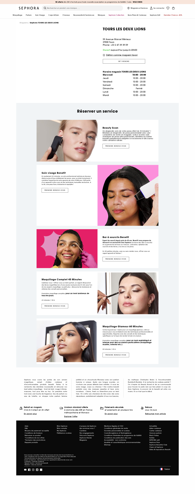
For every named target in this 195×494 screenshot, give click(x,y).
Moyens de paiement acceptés (37, 431)
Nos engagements (87, 433)
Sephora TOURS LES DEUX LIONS (44, 23)
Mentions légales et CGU (113, 426)
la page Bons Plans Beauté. (67, 456)
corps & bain (53, 15)
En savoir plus (30, 414)
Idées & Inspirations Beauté (159, 449)
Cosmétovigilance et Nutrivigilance (117, 433)
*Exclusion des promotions (35, 440)
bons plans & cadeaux (137, 15)
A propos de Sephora (88, 426)
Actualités (153, 426)
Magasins (24, 23)
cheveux (66, 15)
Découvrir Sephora (87, 435)
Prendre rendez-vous (115, 146)
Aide (26, 426)
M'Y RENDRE (123, 61)
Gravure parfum (155, 433)
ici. (73, 455)
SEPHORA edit (154, 440)
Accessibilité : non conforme (115, 440)
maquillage (17, 15)
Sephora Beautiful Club (158, 445)
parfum (29, 15)
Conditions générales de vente (116, 428)
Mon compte (62, 428)
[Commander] (173, 8)
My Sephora (61, 431)
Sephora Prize (154, 442)
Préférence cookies (64, 433)
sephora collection (116, 15)
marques (101, 15)
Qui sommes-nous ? (87, 428)
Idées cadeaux (155, 428)
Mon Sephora (62, 426)
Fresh (94, 391)
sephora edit (155, 15)
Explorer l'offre (70, 416)
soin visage (40, 15)
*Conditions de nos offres (34, 438)
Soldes (151, 438)
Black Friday (154, 435)
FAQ (26, 428)
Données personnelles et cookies (117, 431)
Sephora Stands (86, 438)
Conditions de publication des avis (117, 438)
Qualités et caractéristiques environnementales (122, 442)
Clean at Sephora (156, 447)
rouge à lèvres (61, 389)
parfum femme (61, 396)
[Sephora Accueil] (29, 8)
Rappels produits (31, 442)
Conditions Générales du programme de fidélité (123, 435)
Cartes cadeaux (155, 431)
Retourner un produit (33, 435)
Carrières (83, 431)
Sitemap (107, 445)
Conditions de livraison (34, 433)
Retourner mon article (155, 414)
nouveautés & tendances (83, 15)
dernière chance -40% (173, 15)
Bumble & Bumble (135, 382)
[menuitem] (17, 15)
